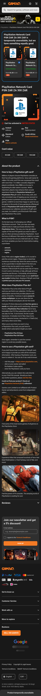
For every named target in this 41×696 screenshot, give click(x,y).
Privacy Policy (7, 664)
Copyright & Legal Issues (22, 664)
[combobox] (20, 10)
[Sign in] (30, 3)
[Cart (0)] (36, 3)
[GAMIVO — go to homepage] (14, 3)
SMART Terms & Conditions (26, 669)
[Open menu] (4, 3)
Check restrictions (31, 136)
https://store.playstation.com (26, 362)
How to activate (11, 143)
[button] (20, 166)
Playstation (4, 27)
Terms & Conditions (23, 537)
